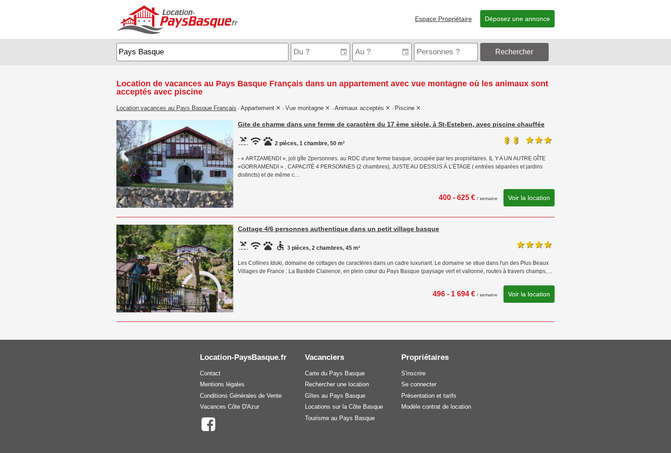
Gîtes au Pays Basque (335, 395)
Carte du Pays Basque (335, 373)
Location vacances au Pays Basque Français (176, 108)
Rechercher (514, 52)
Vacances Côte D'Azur (229, 406)
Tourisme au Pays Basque (340, 418)
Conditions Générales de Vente (241, 395)
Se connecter (418, 384)
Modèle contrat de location (436, 406)
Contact (210, 373)
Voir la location (529, 197)
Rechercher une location (337, 384)
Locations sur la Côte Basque (344, 406)
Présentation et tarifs (428, 395)
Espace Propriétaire (443, 18)
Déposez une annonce (517, 18)
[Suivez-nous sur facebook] (208, 423)
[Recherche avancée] (552, 51)
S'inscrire (413, 373)
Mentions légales (222, 384)
